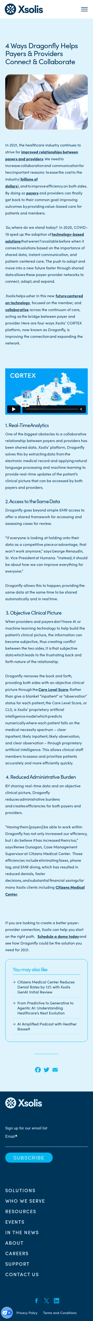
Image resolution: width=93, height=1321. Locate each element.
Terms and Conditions (60, 1313)
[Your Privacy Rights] (7, 1313)
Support (17, 1263)
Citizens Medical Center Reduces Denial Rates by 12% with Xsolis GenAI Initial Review (46, 986)
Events (15, 1221)
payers (32, 192)
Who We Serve (25, 1200)
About (14, 1242)
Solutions (20, 1190)
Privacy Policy (26, 1313)
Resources (20, 1211)
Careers (17, 1253)
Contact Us (22, 1274)
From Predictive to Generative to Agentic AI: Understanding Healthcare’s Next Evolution (45, 1007)
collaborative (17, 309)
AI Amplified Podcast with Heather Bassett (47, 1026)
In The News (22, 1232)
